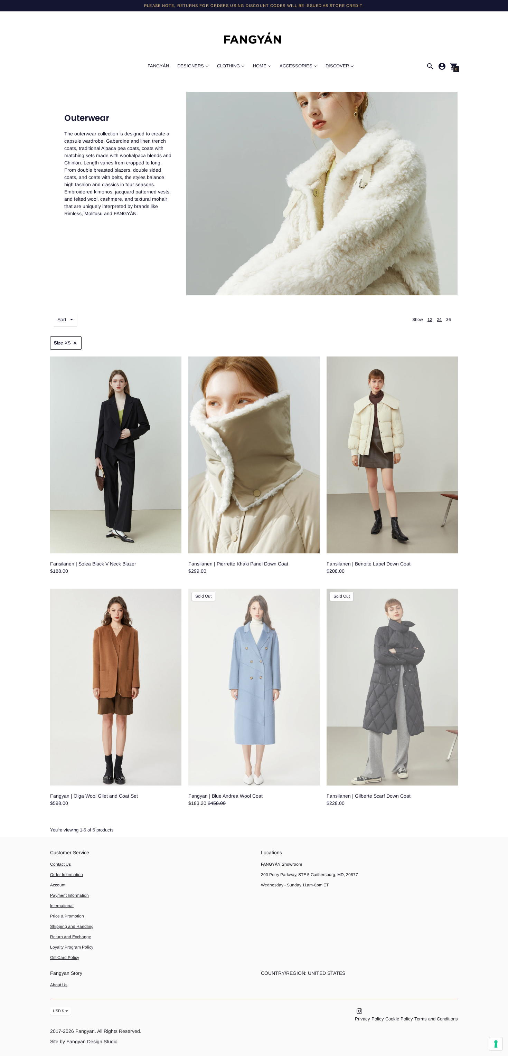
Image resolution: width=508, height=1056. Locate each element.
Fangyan (85, 1031)
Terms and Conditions (436, 1018)
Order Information (66, 874)
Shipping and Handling (72, 926)
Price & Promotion (67, 916)
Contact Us (60, 864)
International (62, 905)
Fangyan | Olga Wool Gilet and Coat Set (94, 796)
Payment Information (69, 895)
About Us (58, 984)
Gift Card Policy (64, 957)
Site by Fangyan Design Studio (83, 1041)
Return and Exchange (70, 936)
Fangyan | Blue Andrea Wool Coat (225, 796)
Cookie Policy (399, 1018)
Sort (61, 319)
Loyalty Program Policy (71, 947)
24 (439, 319)
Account (57, 885)
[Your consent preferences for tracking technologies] (495, 1043)
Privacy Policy (369, 1018)
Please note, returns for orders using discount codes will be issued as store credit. (254, 5)
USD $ (58, 1011)
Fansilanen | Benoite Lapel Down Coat (369, 564)
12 (429, 319)
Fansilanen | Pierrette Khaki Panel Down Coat (238, 564)
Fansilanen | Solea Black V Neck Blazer (93, 564)
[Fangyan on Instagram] (359, 1010)
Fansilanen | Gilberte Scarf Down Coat (369, 796)
